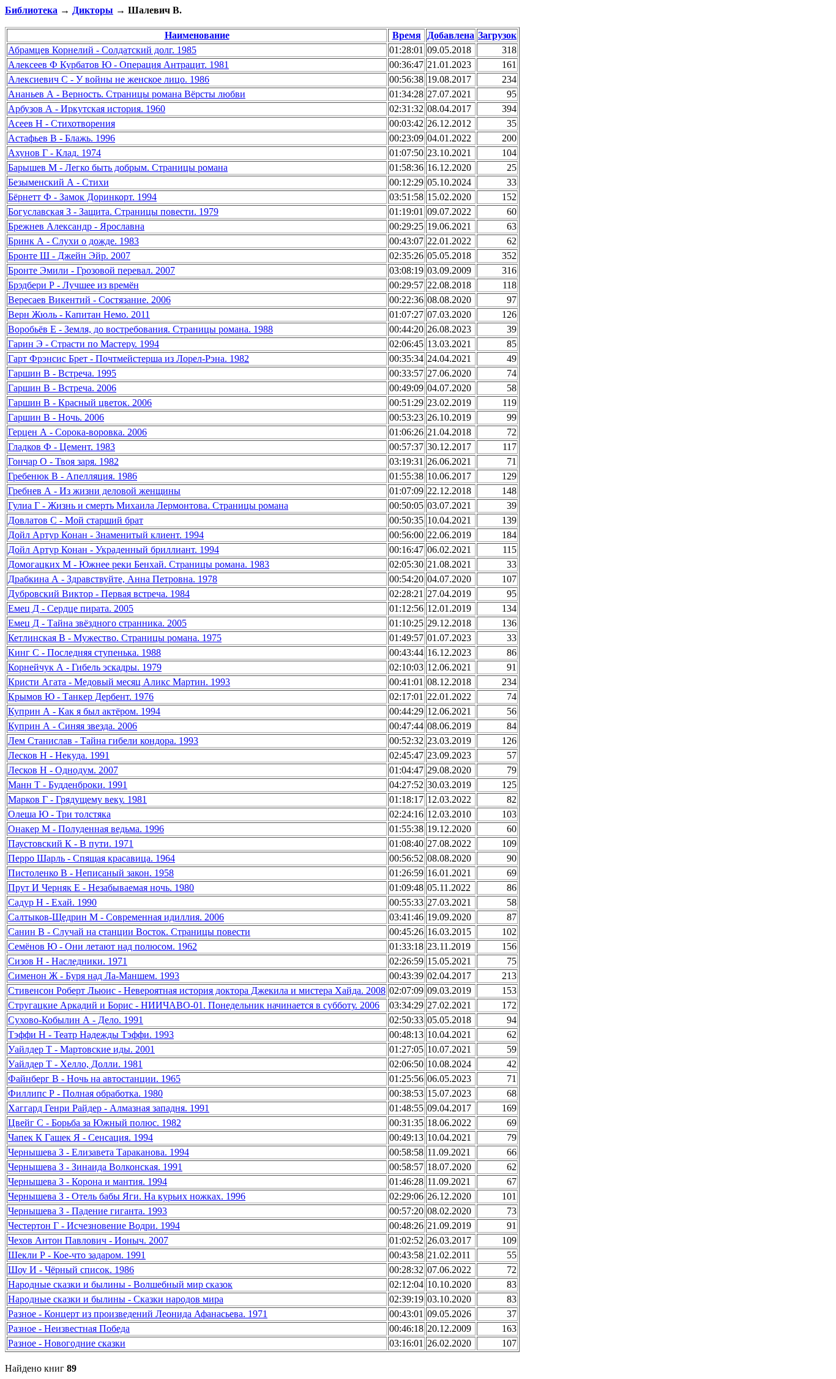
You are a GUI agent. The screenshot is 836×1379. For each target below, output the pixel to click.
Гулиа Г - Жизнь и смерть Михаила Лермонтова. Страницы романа (148, 505)
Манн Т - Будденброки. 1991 (67, 785)
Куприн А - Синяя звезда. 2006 (72, 726)
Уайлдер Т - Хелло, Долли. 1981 (75, 1064)
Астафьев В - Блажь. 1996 (61, 138)
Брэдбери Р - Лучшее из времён (73, 285)
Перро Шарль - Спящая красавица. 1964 (91, 858)
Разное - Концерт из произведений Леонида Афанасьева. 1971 (137, 1314)
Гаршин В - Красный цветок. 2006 (80, 402)
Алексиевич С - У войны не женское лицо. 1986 (108, 79)
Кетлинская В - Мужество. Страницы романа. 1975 (115, 638)
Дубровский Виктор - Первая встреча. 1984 (99, 593)
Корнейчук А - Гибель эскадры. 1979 (85, 667)
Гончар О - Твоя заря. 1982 (63, 461)
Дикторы (92, 10)
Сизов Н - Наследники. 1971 (67, 961)
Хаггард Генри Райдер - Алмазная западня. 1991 (108, 1108)
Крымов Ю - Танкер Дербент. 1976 (81, 696)
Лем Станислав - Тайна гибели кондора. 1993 (103, 740)
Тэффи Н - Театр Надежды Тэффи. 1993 (91, 1034)
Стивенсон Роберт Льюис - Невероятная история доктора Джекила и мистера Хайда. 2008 (197, 990)
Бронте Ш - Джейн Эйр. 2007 (69, 255)
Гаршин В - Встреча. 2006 (62, 388)
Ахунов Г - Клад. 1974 (54, 153)
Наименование (197, 35)
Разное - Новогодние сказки (66, 1343)
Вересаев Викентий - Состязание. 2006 (89, 300)
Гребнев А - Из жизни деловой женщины (94, 491)
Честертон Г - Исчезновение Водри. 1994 (94, 1225)
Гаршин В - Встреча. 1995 (62, 373)
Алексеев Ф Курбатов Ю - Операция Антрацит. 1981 (118, 64)
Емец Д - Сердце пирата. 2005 (70, 608)
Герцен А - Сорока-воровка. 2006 (77, 432)
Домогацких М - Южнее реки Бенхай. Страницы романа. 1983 (138, 564)
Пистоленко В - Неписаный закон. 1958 (91, 873)
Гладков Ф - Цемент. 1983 (61, 447)
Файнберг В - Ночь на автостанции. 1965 (94, 1078)
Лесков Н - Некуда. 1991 (59, 755)
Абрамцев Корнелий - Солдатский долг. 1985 (102, 50)
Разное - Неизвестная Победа (69, 1328)
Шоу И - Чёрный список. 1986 (71, 1269)
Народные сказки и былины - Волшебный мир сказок (120, 1284)
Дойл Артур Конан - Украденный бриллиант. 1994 (113, 549)
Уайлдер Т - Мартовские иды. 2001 (81, 1049)
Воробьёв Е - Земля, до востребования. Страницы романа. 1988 (140, 329)
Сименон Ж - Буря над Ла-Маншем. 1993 (93, 976)
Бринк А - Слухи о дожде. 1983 (73, 241)
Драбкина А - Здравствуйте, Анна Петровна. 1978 (112, 579)
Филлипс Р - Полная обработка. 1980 (85, 1093)
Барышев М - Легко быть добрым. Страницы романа (118, 167)
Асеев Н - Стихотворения (61, 123)
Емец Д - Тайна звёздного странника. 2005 (97, 623)
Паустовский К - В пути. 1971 (70, 843)
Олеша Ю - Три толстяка (59, 814)
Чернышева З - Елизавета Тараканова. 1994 (98, 1152)
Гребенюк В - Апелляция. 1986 (72, 476)
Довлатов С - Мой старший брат (75, 520)
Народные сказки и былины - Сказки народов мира (115, 1299)
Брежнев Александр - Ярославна (76, 226)
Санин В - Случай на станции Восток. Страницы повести (129, 931)
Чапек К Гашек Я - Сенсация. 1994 (80, 1137)
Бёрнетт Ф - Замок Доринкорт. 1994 (82, 197)
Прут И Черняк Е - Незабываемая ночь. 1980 (101, 887)
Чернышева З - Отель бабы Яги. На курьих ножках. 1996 (126, 1196)
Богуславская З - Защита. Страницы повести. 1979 (113, 211)
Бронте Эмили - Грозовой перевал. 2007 (91, 270)
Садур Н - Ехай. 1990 (52, 902)
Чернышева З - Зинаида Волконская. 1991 (95, 1167)
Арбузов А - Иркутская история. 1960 (86, 108)
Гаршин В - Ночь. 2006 (56, 417)
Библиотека (31, 10)
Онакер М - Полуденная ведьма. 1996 (86, 829)
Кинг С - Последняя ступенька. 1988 (84, 652)
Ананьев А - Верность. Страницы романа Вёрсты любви (126, 94)
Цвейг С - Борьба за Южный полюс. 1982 (94, 1123)
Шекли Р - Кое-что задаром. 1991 (77, 1255)
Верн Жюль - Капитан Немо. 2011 (79, 314)
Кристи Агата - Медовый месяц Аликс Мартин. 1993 (119, 682)
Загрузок (497, 35)
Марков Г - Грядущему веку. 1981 (77, 799)
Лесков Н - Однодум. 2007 (63, 770)
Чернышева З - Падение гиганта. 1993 (87, 1211)
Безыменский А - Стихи (58, 182)
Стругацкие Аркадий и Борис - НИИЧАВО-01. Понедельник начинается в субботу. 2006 (193, 1005)
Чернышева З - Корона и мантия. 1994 (87, 1181)
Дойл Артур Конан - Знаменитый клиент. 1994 (106, 535)
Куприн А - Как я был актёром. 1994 (84, 711)
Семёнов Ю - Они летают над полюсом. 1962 (102, 946)
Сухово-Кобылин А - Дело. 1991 (75, 1020)
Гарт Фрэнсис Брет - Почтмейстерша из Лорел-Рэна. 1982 (128, 358)
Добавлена (450, 35)
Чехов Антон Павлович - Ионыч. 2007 (88, 1240)
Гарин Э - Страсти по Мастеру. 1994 (83, 344)
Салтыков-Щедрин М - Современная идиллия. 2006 (116, 917)
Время (406, 35)
